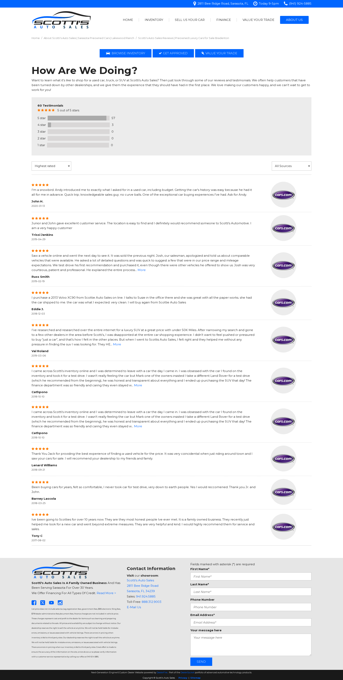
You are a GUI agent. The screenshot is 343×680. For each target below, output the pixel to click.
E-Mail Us (134, 607)
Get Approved (175, 53)
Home (128, 20)
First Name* (199, 569)
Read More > (106, 593)
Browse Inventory (128, 53)
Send (201, 661)
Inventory (154, 20)
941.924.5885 (146, 596)
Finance (223, 20)
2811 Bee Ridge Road (142, 586)
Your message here (206, 630)
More (142, 270)
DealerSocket (187, 672)
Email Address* (202, 615)
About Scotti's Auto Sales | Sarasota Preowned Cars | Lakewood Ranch (89, 38)
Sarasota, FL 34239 (141, 591)
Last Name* (199, 584)
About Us (294, 20)
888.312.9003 (151, 602)
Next (171, 554)
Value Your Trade (258, 20)
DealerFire (162, 672)
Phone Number (202, 599)
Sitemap (195, 677)
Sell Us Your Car (190, 20)
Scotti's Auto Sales (140, 580)
